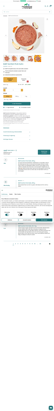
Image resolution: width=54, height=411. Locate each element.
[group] (10, 150)
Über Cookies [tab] (18, 194)
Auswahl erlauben (27, 220)
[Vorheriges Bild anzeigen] (6, 35)
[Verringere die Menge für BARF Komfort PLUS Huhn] (4, 90)
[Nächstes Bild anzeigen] (46, 35)
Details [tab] (11, 194)
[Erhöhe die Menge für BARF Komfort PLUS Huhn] (22, 90)
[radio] (10, 79)
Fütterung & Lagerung (9, 135)
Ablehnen (10, 220)
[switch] (20, 215)
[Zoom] (47, 19)
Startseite (5, 15)
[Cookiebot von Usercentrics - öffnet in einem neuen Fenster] (46, 190)
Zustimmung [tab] (4, 194)
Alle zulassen (44, 220)
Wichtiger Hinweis (8, 139)
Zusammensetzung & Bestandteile (12, 132)
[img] (26, 40)
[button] (13, 244)
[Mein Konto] (47, 6)
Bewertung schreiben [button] (44, 152)
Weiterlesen (6, 127)
